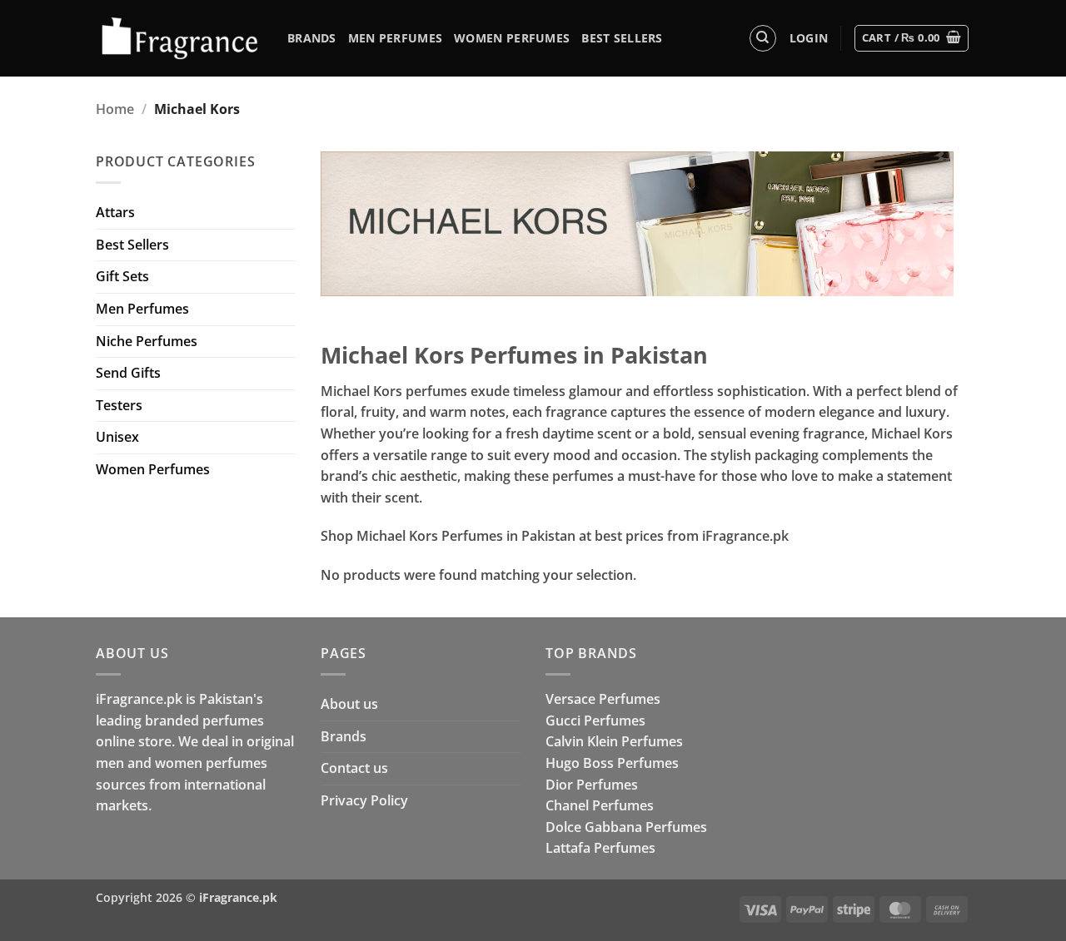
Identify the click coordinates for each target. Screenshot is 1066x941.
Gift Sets (122, 276)
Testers (119, 405)
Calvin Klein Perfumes (614, 741)
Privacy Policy (364, 800)
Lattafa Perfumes (600, 848)
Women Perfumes (512, 38)
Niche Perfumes (146, 341)
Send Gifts (128, 373)
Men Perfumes (395, 38)
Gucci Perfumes (595, 720)
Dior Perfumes (591, 784)
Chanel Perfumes (599, 805)
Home (115, 109)
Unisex (117, 437)
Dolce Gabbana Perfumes (626, 827)
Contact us (354, 768)
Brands (311, 38)
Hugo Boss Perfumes (612, 763)
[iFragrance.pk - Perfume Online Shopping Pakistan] (179, 39)
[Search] (763, 38)
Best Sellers (621, 38)
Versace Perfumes (602, 699)
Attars (115, 212)
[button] (809, 38)
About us (349, 704)
